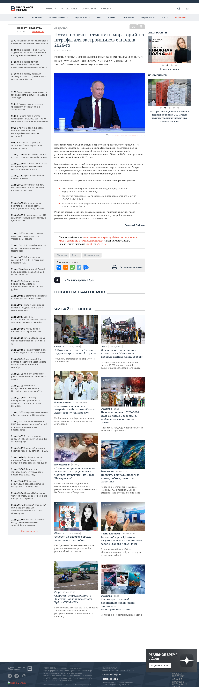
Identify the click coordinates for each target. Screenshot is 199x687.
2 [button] (167, 65)
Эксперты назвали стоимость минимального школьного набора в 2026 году (29, 95)
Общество (180, 17)
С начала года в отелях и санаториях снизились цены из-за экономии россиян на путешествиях (29, 119)
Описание (177, 679)
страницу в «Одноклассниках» (85, 240)
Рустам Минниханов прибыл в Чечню (27, 177)
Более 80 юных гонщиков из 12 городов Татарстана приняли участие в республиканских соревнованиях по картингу (76, 606)
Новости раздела (29, 531)
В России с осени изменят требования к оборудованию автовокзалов (27, 107)
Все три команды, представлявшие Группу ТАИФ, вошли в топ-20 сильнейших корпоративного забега (122, 358)
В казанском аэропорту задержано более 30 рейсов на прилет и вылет (26, 145)
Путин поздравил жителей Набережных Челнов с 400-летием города (29, 439)
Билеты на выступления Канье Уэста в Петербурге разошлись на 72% (26, 388)
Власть (75, 255)
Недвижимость (82, 17)
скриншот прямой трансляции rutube (128, 135)
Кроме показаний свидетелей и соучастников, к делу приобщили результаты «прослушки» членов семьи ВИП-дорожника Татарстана (75, 480)
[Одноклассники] (141, 26)
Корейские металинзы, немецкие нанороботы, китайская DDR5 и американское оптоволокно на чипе (120, 483)
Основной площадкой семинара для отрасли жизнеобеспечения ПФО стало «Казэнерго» (28, 509)
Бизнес (111, 17)
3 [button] (171, 65)
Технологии (128, 17)
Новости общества (29, 28)
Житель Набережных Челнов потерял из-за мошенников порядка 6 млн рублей (29, 496)
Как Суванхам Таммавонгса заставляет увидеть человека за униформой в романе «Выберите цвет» (74, 544)
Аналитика (19, 17)
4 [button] (176, 65)
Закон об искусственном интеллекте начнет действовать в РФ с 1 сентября (28, 319)
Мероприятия (148, 17)
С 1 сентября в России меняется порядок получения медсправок (28, 248)
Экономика (36, 17)
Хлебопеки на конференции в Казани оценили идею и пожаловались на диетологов (75, 414)
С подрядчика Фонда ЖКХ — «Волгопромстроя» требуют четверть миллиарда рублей (121, 545)
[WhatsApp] (72, 267)
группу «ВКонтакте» (115, 237)
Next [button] (189, 49)
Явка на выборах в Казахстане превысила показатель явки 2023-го (29, 42)
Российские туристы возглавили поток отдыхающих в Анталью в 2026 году (27, 187)
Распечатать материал (130, 267)
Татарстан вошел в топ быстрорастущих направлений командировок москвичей (29, 166)
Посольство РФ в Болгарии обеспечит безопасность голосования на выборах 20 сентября (28, 363)
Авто (99, 17)
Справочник (89, 8)
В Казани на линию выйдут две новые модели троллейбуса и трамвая (27, 522)
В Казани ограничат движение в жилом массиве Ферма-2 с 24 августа (27, 236)
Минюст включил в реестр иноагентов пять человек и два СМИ (28, 376)
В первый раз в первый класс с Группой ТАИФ (26, 330)
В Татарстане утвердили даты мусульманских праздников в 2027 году (27, 472)
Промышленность (58, 17)
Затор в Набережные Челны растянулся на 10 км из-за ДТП (28, 341)
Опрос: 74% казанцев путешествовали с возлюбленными (29, 156)
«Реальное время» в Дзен (79, 280)
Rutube (90, 243)
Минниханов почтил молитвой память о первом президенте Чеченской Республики (29, 64)
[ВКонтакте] (133, 26)
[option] (169, 49)
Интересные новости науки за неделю (121, 607)
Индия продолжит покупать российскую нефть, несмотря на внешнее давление (27, 206)
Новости (51, 8)
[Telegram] (79, 267)
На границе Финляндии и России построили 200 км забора (29, 413)
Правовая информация (178, 675)
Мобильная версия (111, 674)
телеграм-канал (92, 237)
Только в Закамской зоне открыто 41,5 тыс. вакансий (76, 355)
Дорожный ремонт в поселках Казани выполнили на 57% (29, 449)
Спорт (165, 17)
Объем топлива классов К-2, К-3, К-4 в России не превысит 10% (27, 260)
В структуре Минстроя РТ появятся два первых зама (29, 297)
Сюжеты (106, 8)
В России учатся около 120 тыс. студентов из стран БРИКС (29, 351)
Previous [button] (150, 49)
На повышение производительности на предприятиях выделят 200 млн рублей (27, 285)
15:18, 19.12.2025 (62, 50)
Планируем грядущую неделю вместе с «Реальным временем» (122, 421)
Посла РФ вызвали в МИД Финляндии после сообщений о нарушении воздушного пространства (29, 425)
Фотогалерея (69, 8)
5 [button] (178, 107)
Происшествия (62, 464)
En (187, 8)
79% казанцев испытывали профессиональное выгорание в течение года (27, 484)
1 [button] (162, 65)
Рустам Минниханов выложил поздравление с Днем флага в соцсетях (27, 307)
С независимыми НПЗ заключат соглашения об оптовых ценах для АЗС (28, 218)
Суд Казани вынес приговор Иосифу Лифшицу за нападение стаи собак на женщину (29, 460)
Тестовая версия (110, 678)
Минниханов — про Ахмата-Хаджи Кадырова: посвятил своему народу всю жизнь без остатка (28, 52)
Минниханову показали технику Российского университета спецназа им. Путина (28, 76)
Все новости (38, 31)
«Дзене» (101, 243)
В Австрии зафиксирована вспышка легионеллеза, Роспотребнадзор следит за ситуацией (27, 131)
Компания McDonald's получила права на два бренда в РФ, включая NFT (28, 272)
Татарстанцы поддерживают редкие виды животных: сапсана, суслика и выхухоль (26, 401)
